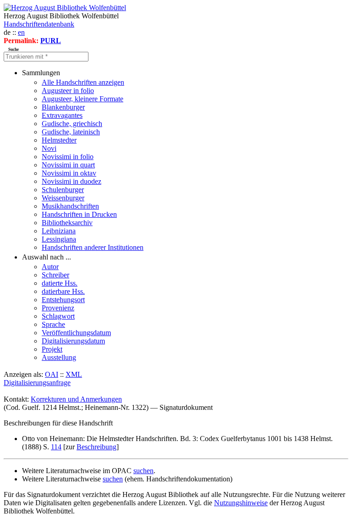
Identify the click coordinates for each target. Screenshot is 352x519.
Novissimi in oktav (69, 173)
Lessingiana (59, 239)
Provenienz (58, 308)
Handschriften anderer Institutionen (92, 247)
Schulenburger (63, 189)
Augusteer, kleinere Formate (82, 99)
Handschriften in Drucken (79, 214)
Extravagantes (62, 115)
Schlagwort (58, 316)
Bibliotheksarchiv (67, 222)
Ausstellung (59, 357)
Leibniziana (59, 231)
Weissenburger (63, 198)
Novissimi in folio (68, 156)
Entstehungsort (63, 300)
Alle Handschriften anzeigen (83, 82)
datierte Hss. (59, 283)
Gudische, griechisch (72, 123)
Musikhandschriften (70, 206)
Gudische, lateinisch (71, 132)
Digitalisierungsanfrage (37, 382)
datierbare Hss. (63, 291)
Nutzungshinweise (241, 503)
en (21, 32)
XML (74, 374)
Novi (49, 148)
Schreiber (55, 275)
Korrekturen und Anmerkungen (76, 399)
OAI (51, 374)
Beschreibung (96, 447)
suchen (143, 471)
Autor (50, 267)
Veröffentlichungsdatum (76, 333)
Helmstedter (59, 140)
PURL (50, 40)
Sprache (53, 324)
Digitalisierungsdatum (73, 341)
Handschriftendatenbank (39, 24)
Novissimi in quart (68, 165)
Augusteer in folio (68, 90)
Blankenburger (63, 107)
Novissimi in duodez (71, 181)
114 (56, 447)
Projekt (52, 349)
